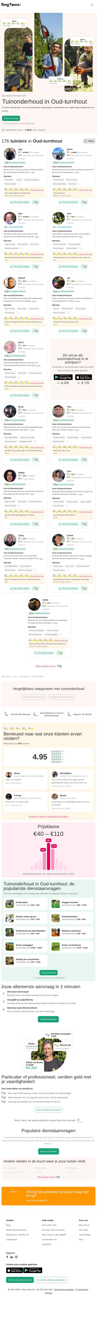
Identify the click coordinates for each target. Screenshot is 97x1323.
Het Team (83, 1230)
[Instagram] (16, 1257)
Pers (81, 1239)
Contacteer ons (49, 1239)
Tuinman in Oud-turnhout (34, 697)
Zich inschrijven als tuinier (48, 1109)
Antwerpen (24, 676)
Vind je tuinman (11, 118)
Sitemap (48, 1293)
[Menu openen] (92, 5)
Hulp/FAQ (46, 1244)
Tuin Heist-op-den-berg (13, 1172)
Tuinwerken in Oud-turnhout (61, 697)
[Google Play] (63, 377)
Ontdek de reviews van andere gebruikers (48, 816)
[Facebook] (7, 1257)
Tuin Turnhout (71, 1168)
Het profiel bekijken (21, 202)
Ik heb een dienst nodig (20, 1280)
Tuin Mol (69, 1172)
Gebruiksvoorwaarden (64, 1289)
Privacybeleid (82, 1289)
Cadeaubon (11, 1239)
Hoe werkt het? (49, 1225)
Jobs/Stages (85, 1234)
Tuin (15, 676)
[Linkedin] (12, 1257)
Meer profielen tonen (45, 666)
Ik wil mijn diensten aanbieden (51, 1280)
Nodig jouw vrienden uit (17, 1234)
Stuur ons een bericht (36, 1200)
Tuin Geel (38, 1172)
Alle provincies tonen (45, 1177)
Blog (8, 1225)
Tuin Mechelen (40, 1168)
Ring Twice (6, 676)
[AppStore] (83, 377)
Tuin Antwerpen (10, 1168)
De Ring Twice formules (53, 1230)
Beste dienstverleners (16, 1230)
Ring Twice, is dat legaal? (54, 1234)
